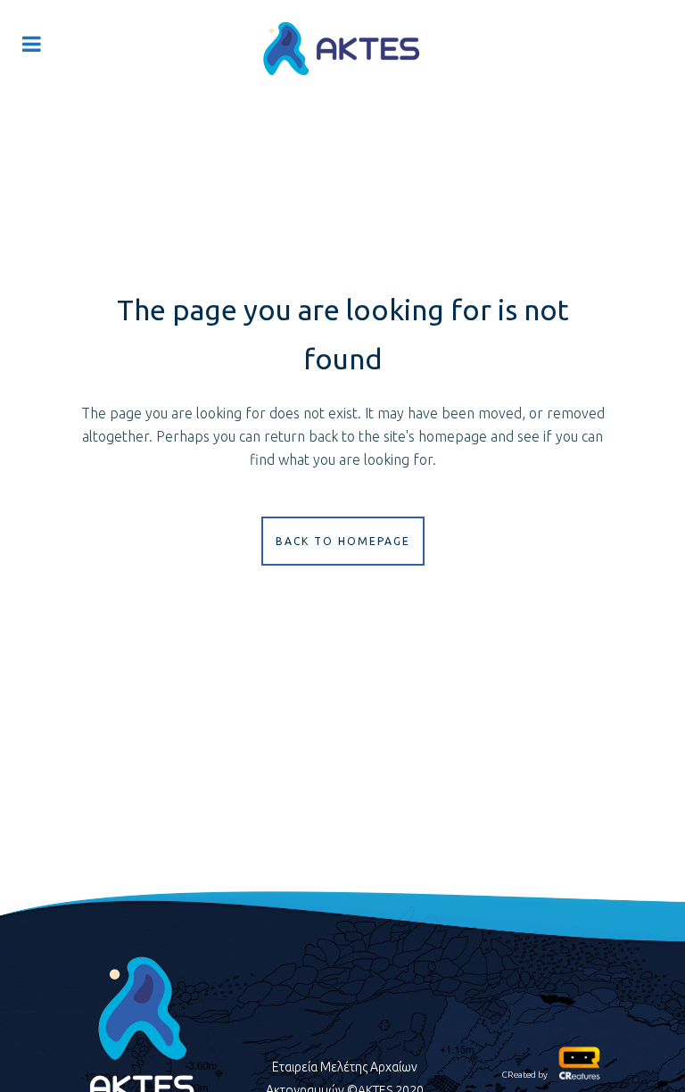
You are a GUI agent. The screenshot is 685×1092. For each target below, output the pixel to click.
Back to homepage (343, 541)
